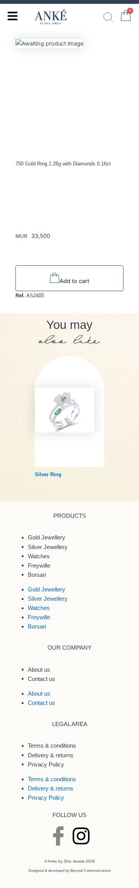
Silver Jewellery (48, 547)
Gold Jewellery (46, 537)
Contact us (41, 679)
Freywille (39, 565)
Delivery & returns (50, 755)
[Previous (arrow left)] (13, 444)
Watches (39, 556)
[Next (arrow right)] (125, 444)
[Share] (130, 8)
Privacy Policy (46, 764)
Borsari (37, 574)
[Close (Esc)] (113, 8)
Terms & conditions (52, 746)
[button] (19, 419)
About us (39, 669)
